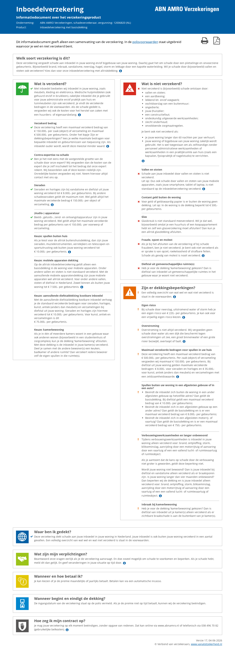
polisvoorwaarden (145, 42)
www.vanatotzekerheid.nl (206, 644)
